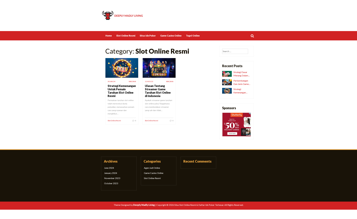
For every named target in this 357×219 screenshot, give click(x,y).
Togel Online (193, 35)
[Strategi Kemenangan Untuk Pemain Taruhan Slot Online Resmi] (227, 90)
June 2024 (109, 167)
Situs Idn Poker (148, 35)
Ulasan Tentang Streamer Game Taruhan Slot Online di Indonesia (158, 91)
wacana (132, 81)
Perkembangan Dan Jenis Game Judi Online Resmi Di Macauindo (241, 82)
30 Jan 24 (111, 81)
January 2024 (110, 173)
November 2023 (112, 178)
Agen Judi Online (152, 167)
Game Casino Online (171, 35)
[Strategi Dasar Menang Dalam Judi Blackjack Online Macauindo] (227, 73)
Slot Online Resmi (125, 35)
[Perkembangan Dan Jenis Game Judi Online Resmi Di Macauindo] (227, 82)
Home (108, 35)
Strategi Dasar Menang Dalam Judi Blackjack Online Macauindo (242, 74)
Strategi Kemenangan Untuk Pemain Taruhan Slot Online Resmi (122, 91)
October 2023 (111, 183)
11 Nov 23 (149, 81)
